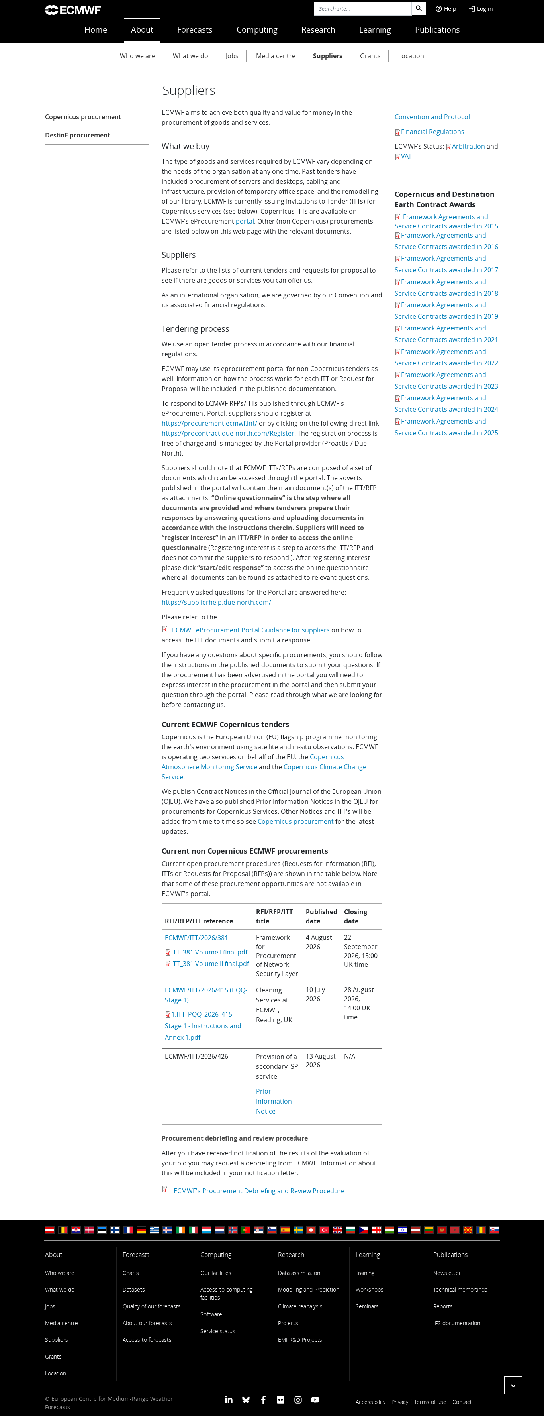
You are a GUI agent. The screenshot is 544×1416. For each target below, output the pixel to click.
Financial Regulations (432, 131)
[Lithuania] (429, 1230)
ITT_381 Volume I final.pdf (209, 952)
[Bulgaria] (350, 1230)
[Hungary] (389, 1230)
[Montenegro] (442, 1230)
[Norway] (233, 1230)
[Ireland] (180, 1230)
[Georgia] (377, 1230)
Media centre (275, 55)
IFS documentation (456, 1323)
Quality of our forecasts (152, 1306)
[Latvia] (416, 1230)
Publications (437, 29)
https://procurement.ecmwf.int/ (209, 423)
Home (95, 29)
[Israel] (402, 1230)
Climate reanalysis (300, 1306)
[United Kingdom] (337, 1230)
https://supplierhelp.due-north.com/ (216, 602)
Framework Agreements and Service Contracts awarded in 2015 (446, 221)
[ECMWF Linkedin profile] (228, 1399)
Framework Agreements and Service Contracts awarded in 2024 (446, 403)
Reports (443, 1306)
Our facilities (215, 1273)
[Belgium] (63, 1230)
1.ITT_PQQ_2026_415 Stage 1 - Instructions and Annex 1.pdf (203, 1026)
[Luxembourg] (206, 1230)
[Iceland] (167, 1230)
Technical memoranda (460, 1289)
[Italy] (193, 1230)
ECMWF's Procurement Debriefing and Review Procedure (257, 1190)
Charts (131, 1273)
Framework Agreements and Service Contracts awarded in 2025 (446, 427)
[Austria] (50, 1230)
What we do (190, 55)
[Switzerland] (311, 1230)
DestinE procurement (77, 135)
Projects (288, 1323)
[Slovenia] (272, 1230)
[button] (513, 1385)
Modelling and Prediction (308, 1289)
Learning (375, 29)
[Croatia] (76, 1230)
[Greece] (154, 1230)
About (142, 29)
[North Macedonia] (468, 1230)
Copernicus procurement (296, 821)
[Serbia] (259, 1230)
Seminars (367, 1306)
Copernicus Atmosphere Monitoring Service (253, 761)
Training (365, 1273)
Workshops (370, 1289)
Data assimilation (299, 1273)
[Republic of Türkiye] (324, 1230)
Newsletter (447, 1273)
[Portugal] (245, 1230)
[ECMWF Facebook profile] (263, 1399)
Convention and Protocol (432, 116)
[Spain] (285, 1230)
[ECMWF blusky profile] (245, 1399)
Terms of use (430, 1402)
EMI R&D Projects (300, 1339)
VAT (406, 156)
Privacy (399, 1402)
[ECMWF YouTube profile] (315, 1399)
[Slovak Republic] (494, 1230)
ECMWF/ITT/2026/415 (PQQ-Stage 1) (206, 995)
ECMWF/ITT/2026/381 (196, 937)
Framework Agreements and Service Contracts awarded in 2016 (446, 241)
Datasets (134, 1289)
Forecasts (195, 29)
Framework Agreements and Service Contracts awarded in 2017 (446, 264)
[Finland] (115, 1230)
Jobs (232, 55)
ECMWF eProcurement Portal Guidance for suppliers (250, 630)
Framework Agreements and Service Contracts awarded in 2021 (446, 334)
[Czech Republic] (363, 1230)
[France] (128, 1230)
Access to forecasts (147, 1339)
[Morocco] (455, 1230)
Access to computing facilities (226, 1293)
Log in (480, 8)
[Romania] (481, 1230)
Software (211, 1314)
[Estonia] (102, 1230)
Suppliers (327, 55)
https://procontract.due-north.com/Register (228, 433)
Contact (462, 1402)
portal (245, 221)
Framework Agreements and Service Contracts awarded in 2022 (446, 357)
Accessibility (370, 1402)
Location (411, 55)
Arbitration (468, 146)
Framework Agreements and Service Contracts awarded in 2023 (446, 380)
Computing (257, 29)
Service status (217, 1331)
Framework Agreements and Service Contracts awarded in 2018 (446, 287)
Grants (370, 55)
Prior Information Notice (274, 1101)
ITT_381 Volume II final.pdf (210, 963)
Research (318, 29)
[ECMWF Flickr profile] (280, 1399)
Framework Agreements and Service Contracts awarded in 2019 (446, 310)
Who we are (137, 55)
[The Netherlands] (220, 1230)
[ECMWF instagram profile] (297, 1399)
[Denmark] (89, 1230)
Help (445, 8)
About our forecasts (147, 1323)
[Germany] (141, 1230)
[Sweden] (298, 1230)
